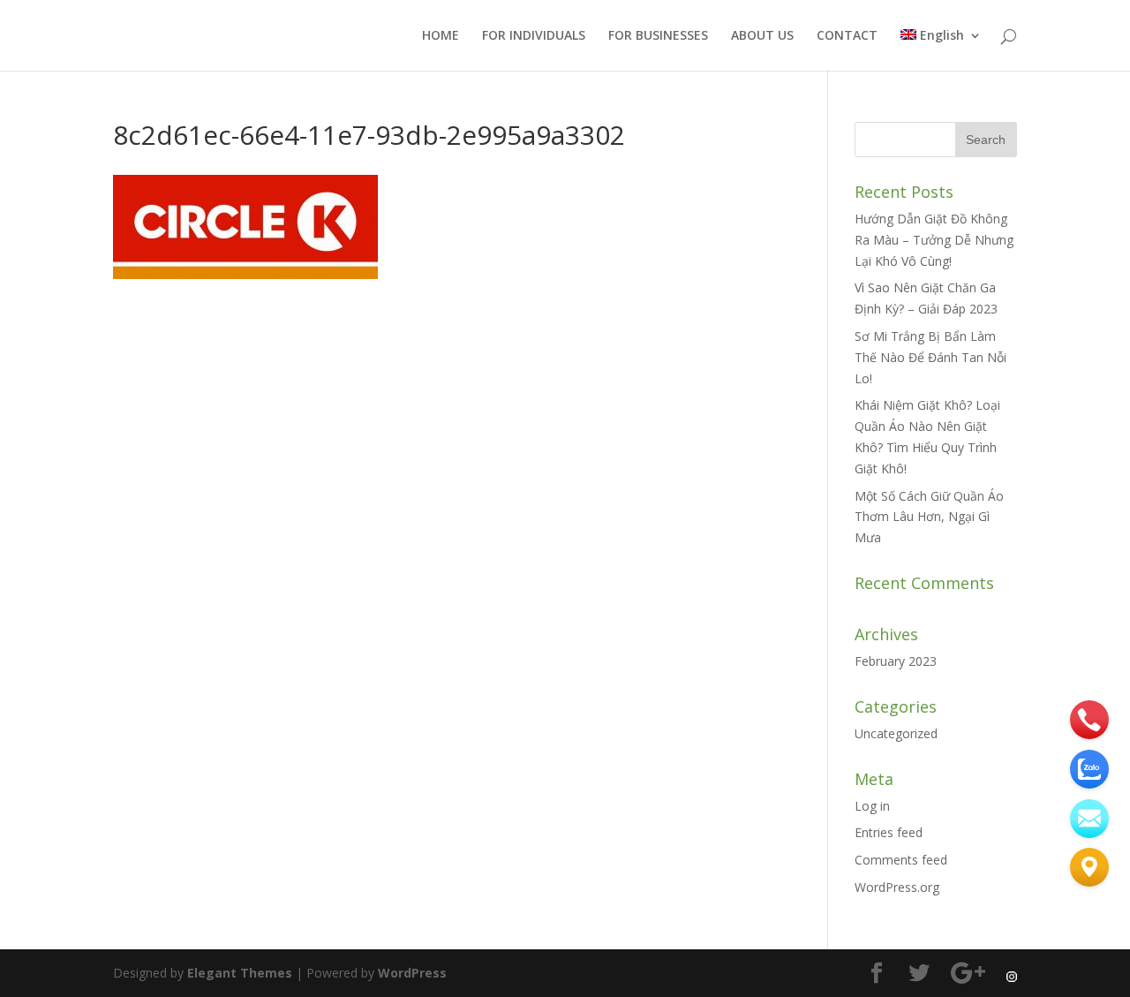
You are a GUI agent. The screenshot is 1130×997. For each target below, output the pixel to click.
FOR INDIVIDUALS (533, 36)
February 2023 (896, 661)
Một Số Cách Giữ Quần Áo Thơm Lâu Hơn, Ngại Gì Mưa (929, 517)
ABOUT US (762, 36)
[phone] (1089, 719)
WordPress (412, 972)
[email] (1089, 818)
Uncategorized (896, 733)
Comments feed (901, 859)
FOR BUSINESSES (658, 36)
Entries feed (889, 832)
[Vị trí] (1089, 867)
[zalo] (1089, 769)
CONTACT (847, 36)
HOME (440, 36)
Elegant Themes (239, 972)
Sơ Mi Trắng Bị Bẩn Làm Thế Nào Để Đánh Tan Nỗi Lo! (930, 357)
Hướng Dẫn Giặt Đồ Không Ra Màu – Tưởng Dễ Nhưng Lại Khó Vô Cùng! (934, 239)
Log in (872, 805)
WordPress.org (897, 887)
